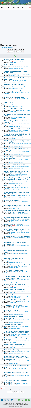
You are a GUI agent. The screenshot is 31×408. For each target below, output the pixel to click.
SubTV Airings (8, 64)
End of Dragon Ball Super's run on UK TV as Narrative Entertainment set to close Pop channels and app (17, 357)
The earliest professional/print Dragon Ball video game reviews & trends (17, 134)
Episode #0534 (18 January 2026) (14, 284)
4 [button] (16, 51)
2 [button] (12, 51)
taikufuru (13, 383)
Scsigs (12, 266)
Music (10, 221)
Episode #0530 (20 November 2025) (15, 344)
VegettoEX (13, 61)
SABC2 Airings (8, 102)
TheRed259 (13, 220)
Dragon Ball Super (13, 267)
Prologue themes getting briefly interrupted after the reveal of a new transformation (17, 218)
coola (12, 117)
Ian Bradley (15, 403)
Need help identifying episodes (13, 258)
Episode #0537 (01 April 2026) (13, 224)
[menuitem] (23, 3)
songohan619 (14, 334)
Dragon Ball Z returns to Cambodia (14, 165)
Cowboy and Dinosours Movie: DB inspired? (17, 129)
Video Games (12, 118)
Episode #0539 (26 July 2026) (13, 109)
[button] (8, 51)
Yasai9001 (13, 296)
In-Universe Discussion (14, 297)
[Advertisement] (15, 26)
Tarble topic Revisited (10, 295)
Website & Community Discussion (17, 198)
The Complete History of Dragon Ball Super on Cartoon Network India (17, 277)
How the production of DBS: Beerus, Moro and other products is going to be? (16, 172)
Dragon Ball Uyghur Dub (11, 310)
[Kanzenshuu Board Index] (8, 2)
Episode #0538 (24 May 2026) (13, 200)
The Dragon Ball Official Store (13, 305)
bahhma (13, 213)
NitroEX (12, 80)
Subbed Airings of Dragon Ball (13, 91)
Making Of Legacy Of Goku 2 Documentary (17, 236)
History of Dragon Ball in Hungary (14, 84)
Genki (12, 207)
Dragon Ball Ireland (15, 66)
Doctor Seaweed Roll (16, 237)
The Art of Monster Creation (12, 325)
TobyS (12, 368)
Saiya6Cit (13, 130)
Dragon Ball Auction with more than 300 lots (17, 205)
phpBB (10, 404)
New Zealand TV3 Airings (12, 350)
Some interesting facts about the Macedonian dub (14, 317)
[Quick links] (30, 7)
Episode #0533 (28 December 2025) (15, 289)
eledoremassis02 (15, 253)
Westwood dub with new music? (14, 270)
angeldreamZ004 (15, 195)
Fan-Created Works (14, 75)
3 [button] (14, 51)
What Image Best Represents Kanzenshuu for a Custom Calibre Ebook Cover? (17, 211)
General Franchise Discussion (16, 68)
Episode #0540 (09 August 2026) (14, 97)
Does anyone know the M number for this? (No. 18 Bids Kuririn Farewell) (17, 230)
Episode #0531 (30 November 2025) (15, 300)
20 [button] (21, 51)
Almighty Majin (14, 326)
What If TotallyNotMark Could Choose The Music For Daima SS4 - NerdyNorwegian (16, 332)
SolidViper (13, 74)
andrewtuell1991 (15, 143)
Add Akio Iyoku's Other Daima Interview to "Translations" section (16, 193)
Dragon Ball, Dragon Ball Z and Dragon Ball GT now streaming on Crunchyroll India (17, 178)
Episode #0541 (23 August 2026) (14, 59)
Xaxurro (12, 174)
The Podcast (12, 62)
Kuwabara (13, 232)
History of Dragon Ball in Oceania (14, 186)
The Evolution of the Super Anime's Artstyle (17, 265)
